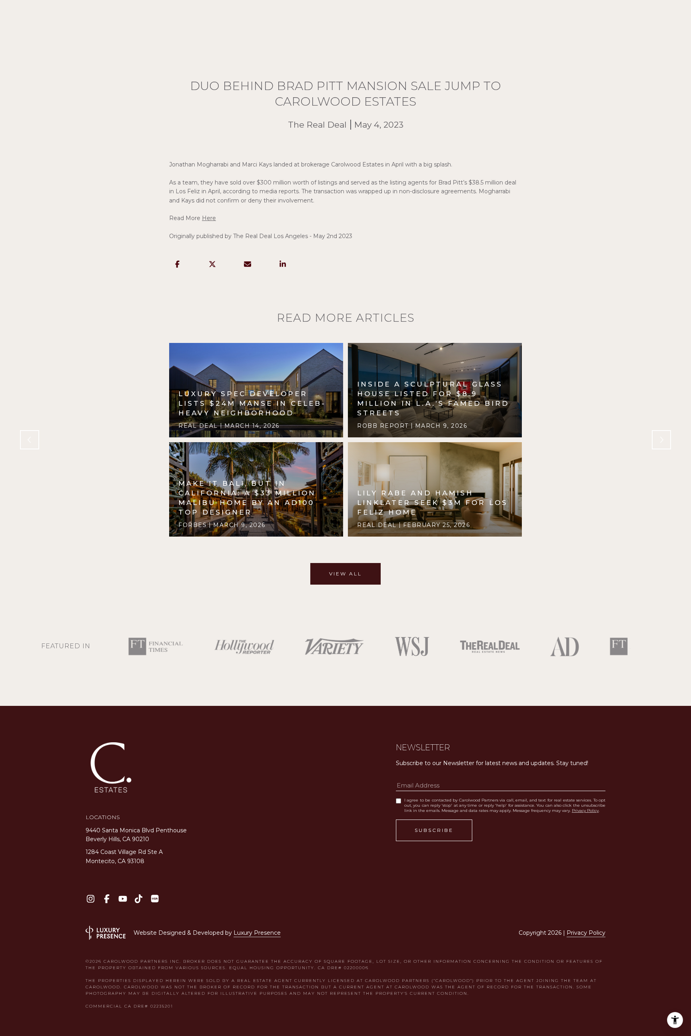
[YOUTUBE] (123, 899)
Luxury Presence (257, 932)
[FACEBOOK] (107, 899)
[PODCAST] (155, 899)
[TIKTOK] (139, 899)
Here (209, 218)
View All (345, 574)
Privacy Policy (585, 810)
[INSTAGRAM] (91, 899)
